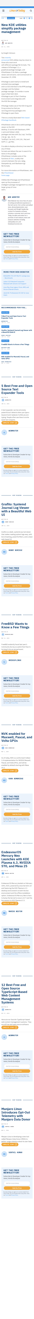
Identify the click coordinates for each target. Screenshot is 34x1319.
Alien (12, 159)
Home (2, 18)
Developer (11, 18)
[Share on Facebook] (24, 18)
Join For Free (17, 252)
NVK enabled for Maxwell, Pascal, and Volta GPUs (15, 358)
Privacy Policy (14, 258)
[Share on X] (27, 18)
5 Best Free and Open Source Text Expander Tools (13, 317)
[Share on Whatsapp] (32, 18)
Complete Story (8, 423)
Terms (7, 258)
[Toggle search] (31, 11)
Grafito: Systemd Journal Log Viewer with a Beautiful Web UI (16, 331)
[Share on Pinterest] (29, 18)
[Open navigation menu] (3, 10)
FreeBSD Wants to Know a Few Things (15, 344)
